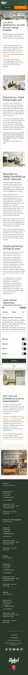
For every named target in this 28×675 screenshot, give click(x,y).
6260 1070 (7, 531)
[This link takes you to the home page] (14, 661)
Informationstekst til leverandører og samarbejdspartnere (14, 644)
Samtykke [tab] (5, 312)
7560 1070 (7, 495)
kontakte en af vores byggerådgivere (13, 439)
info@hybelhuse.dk (9, 497)
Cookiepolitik (14, 635)
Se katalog (7, 7)
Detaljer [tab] (14, 312)
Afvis (14, 366)
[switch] (24, 344)
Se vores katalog (9, 470)
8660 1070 (7, 604)
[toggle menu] (25, 3)
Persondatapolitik (14, 637)
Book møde (21, 7)
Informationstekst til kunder (14, 640)
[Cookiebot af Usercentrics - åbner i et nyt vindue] (19, 308)
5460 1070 (7, 567)
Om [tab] (23, 312)
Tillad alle (14, 360)
